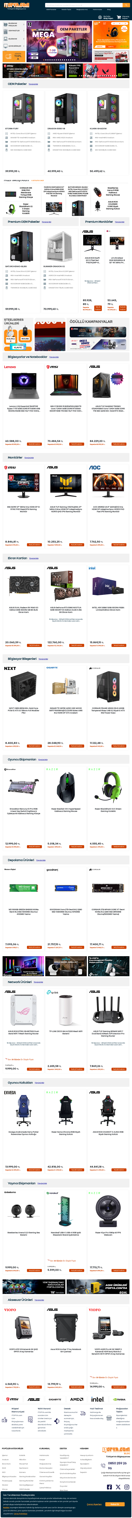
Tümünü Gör (33, 84)
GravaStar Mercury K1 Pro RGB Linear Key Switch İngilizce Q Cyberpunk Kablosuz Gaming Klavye (23, 811)
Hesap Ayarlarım (86, 1455)
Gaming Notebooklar (27, 1476)
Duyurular (63, 1486)
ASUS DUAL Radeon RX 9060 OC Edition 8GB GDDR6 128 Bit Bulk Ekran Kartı (23, 609)
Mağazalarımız (82, 9)
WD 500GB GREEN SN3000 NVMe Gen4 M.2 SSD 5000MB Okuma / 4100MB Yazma (24, 911)
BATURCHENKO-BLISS (16, 266)
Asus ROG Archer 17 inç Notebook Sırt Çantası (66, 1350)
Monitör (5, 1485)
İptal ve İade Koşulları (68, 1473)
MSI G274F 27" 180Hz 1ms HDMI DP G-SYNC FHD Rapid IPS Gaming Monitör (23, 509)
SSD (3, 1472)
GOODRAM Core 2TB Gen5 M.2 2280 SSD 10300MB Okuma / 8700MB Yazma (66, 911)
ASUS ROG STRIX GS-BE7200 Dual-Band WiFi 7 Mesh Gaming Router (23, 1032)
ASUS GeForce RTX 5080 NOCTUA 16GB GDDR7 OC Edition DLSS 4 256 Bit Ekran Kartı (66, 609)
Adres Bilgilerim (86, 1459)
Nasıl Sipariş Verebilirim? (64, 1456)
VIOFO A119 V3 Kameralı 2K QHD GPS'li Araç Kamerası (23, 1350)
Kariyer (42, 1459)
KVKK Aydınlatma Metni (46, 1482)
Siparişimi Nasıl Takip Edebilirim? (68, 1463)
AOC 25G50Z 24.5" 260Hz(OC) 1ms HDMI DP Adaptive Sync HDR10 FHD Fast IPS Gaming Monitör (108, 509)
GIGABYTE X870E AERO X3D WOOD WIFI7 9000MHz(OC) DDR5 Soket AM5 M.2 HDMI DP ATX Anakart (65, 710)
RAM (4, 1468)
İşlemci (4, 1455)
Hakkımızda (97, 9)
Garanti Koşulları (45, 1476)
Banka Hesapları (45, 1468)
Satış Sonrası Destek (68, 1482)
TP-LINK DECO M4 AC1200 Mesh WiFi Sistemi (65, 1032)
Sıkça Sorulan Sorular (68, 1477)
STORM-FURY (11, 128)
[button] (43, 59)
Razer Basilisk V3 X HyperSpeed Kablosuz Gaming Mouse (65, 810)
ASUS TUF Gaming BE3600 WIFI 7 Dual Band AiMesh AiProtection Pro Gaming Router (108, 1033)
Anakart (5, 1459)
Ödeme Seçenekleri (67, 1469)
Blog (109, 9)
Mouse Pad (23, 1464)
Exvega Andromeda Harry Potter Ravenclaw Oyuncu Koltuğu (24, 1133)
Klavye (4, 1489)
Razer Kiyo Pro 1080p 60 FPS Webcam (108, 1233)
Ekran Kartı (6, 1464)
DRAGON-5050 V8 (56, 128)
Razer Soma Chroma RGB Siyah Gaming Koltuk (66, 1133)
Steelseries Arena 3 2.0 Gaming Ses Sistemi (23, 1233)
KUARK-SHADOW (98, 128)
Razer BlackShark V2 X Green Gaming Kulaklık (108, 810)
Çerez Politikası (45, 1487)
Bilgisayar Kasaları (9, 1476)
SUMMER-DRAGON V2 (54, 266)
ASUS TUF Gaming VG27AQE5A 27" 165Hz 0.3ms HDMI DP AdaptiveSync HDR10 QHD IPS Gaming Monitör (66, 509)
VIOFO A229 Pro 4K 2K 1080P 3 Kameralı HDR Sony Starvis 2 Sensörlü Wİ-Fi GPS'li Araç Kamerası (108, 1351)
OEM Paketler (51, 9)
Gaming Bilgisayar (26, 1485)
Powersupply (7, 1481)
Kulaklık (22, 1455)
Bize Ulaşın (64, 1490)
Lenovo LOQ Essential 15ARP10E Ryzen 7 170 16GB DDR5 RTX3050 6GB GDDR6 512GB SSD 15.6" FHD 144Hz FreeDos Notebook (23, 409)
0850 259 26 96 (117, 1465)
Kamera (22, 1472)
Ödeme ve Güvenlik (46, 1472)
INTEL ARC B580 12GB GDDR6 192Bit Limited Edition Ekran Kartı (108, 608)
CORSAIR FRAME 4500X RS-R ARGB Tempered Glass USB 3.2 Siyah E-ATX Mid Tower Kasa (108, 710)
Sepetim (83, 1472)
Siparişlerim (84, 1464)
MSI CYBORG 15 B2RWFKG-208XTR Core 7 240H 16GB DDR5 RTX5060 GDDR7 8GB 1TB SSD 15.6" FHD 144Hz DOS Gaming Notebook (66, 409)
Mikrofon (22, 1459)
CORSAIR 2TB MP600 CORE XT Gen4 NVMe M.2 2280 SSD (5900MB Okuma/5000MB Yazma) (108, 911)
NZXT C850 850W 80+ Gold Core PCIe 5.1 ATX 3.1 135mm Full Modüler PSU (23, 710)
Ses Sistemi (23, 1468)
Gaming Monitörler (26, 1481)
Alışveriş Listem (86, 1468)
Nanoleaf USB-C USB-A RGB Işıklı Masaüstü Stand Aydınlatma (66, 1233)
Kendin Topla (66, 9)
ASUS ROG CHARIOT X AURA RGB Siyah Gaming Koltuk (108, 1133)
